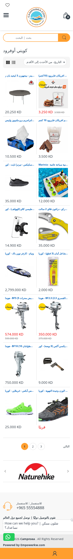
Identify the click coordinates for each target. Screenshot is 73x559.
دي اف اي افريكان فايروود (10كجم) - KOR (53, 75)
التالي (66, 446)
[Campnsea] (36, 17)
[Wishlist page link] (7, 5)
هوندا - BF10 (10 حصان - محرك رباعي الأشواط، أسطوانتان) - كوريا (19, 346)
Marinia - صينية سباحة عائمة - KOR (53, 164)
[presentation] (5, 471)
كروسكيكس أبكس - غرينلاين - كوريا (19, 390)
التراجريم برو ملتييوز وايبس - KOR (19, 120)
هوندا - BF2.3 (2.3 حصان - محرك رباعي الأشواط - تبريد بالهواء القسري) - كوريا (53, 298)
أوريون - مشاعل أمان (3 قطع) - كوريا (53, 253)
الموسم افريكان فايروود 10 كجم (53, 120)
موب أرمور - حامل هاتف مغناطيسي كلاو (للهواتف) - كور (19, 209)
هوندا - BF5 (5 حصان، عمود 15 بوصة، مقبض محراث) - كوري (19, 298)
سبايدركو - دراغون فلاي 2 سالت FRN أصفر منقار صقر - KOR (53, 209)
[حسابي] (54, 553)
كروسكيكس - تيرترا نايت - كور (19, 164)
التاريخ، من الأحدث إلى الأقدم (44, 62)
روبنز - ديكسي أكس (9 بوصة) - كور (53, 346)
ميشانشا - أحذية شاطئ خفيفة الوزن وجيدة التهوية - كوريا (53, 390)
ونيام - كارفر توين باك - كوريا (19, 253)
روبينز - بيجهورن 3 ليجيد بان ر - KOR (19, 75)
